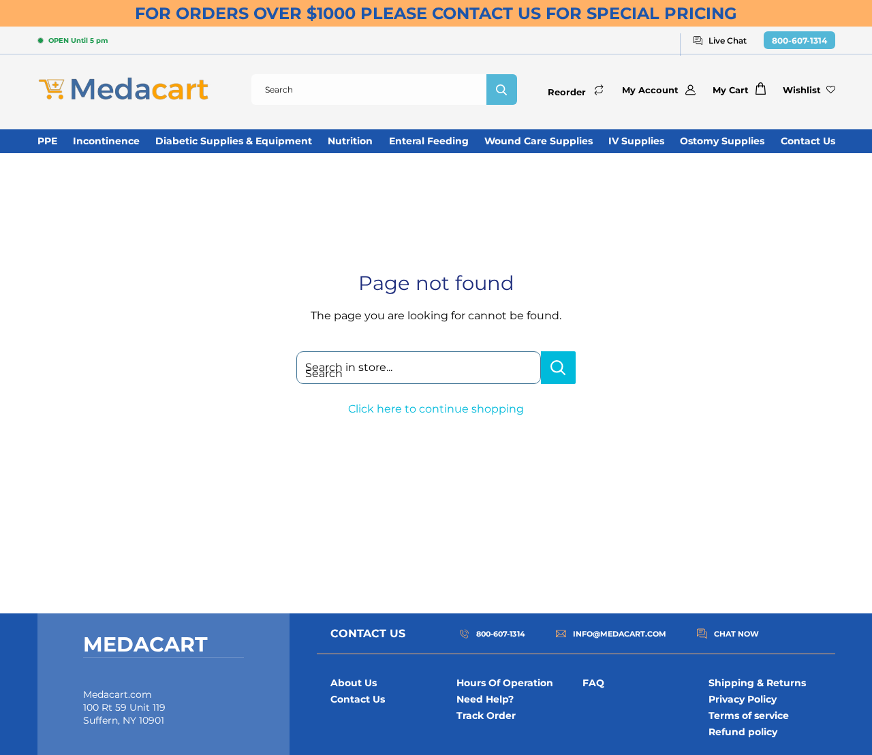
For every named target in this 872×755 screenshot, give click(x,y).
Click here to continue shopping (436, 408)
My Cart (731, 89)
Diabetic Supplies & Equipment (233, 141)
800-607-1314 (799, 40)
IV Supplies (636, 141)
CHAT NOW (736, 634)
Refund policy (742, 732)
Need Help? (485, 699)
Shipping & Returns (757, 683)
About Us (353, 683)
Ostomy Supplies (722, 141)
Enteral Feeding (429, 141)
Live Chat (727, 40)
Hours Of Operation (504, 683)
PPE (47, 141)
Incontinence (106, 141)
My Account (650, 89)
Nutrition (350, 141)
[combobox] (368, 89)
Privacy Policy (742, 699)
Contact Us (808, 141)
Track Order (486, 715)
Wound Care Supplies (538, 141)
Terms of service (748, 715)
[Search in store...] (558, 367)
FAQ (593, 683)
